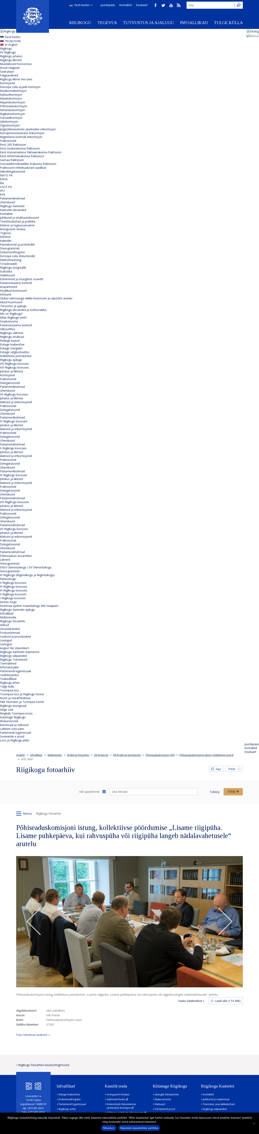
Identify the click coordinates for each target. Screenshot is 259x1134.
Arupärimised (8, 287)
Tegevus (107, 22)
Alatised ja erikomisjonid (16, 402)
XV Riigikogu (8, 52)
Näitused (160, 1104)
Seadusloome (9, 321)
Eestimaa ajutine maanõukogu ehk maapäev (29, 606)
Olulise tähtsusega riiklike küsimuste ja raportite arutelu (36, 298)
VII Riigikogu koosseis (14, 529)
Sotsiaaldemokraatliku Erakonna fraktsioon (28, 164)
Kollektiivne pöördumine (16, 356)
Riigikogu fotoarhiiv (12, 621)
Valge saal (6, 709)
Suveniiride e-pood (12, 736)
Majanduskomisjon (12, 102)
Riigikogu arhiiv (9, 683)
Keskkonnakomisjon (13, 91)
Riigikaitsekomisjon (12, 114)
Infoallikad (194, 22)
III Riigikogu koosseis (13, 590)
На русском (13, 41)
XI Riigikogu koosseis (13, 421)
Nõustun (108, 1128)
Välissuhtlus (7, 329)
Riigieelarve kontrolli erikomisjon (21, 137)
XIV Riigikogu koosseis (14, 364)
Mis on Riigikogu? (11, 314)
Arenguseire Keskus (13, 229)
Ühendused (7, 202)
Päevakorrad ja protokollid (17, 244)
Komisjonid (7, 83)
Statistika (6, 271)
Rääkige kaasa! (9, 340)
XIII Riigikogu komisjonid (127, 755)
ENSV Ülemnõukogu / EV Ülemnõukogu (25, 567)
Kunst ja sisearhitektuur (15, 698)
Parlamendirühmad (12, 198)
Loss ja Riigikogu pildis (14, 740)
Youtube (171, 5)
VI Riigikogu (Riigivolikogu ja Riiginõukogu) (27, 575)
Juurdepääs (108, 5)
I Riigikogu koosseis (13, 598)
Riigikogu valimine (11, 333)
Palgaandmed (9, 75)
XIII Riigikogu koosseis (14, 367)
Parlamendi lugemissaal (15, 671)
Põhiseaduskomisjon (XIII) (160, 755)
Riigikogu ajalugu (11, 360)
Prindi (231, 768)
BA (2, 183)
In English (11, 45)
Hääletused (7, 275)
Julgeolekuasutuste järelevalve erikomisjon (28, 129)
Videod (4, 625)
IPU (2, 191)
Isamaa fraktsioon (12, 160)
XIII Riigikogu (101, 755)
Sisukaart (142, 5)
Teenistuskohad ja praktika (17, 221)
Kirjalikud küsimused (13, 291)
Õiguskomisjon (10, 125)
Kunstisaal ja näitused (14, 725)
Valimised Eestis (116, 1099)
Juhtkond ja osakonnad (216, 1099)
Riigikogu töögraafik (13, 267)
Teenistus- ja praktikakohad (219, 1104)
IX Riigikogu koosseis (13, 475)
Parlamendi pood (165, 1109)
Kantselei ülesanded (13, 210)
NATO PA (6, 175)
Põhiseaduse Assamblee (16, 556)
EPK (2, 194)
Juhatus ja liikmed (11, 371)
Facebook (155, 5)
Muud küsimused (11, 302)
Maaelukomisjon (11, 98)
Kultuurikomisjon (11, 94)
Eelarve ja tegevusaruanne (17, 225)
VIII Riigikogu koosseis (14, 502)
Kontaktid (125, 5)
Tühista (215, 792)
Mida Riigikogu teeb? (13, 317)
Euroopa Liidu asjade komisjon (20, 87)
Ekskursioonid (9, 721)
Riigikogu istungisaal (13, 706)
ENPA (3, 179)
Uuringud (6, 640)
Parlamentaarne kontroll (16, 283)
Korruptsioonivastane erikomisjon (22, 133)
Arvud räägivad (9, 68)
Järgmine (225, 922)
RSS (178, 5)
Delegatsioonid (10, 383)
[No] (254, 1123)
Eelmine (33, 922)
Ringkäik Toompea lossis (16, 713)
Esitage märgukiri (11, 348)
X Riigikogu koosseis (13, 448)
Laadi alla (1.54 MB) (228, 1001)
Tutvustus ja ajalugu (148, 22)
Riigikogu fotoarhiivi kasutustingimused (43, 1065)
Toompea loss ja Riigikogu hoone (22, 694)
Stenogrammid (9, 248)
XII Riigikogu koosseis (14, 394)
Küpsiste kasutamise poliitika (139, 1128)
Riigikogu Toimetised (13, 659)
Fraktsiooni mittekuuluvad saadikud (23, 168)
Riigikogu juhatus (11, 56)
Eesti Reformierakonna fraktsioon (22, 156)
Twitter (163, 5)
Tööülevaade (8, 264)
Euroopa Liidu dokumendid (17, 256)
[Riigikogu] (32, 16)
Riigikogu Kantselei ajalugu (17, 610)
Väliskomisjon (9, 121)
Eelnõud (5, 237)
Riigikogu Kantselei (12, 206)
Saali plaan (7, 71)
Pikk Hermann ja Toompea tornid (22, 702)
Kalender (6, 241)
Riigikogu (80, 22)
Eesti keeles (82, 5)
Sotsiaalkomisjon (11, 118)
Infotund (5, 294)
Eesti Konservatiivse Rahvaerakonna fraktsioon (31, 152)
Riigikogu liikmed (11, 60)
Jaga (218, 768)
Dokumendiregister (12, 252)
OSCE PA (6, 187)
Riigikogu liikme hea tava (16, 79)
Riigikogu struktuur (12, 337)
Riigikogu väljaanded (13, 656)
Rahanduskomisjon (12, 110)
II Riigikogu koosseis (13, 594)
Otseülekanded (10, 629)
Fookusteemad (10, 633)
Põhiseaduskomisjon (13, 106)
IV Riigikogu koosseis (13, 586)
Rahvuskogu (8, 579)
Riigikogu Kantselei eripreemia (19, 652)
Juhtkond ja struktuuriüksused (19, 217)
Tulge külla (228, 22)
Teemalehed (8, 663)
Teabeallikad (8, 679)
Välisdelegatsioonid (12, 171)
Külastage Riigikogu (12, 717)
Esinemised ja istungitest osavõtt (21, 279)
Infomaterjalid (9, 667)
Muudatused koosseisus (16, 64)
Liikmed (5, 560)
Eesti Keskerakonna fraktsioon (20, 148)
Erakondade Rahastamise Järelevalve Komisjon (121, 1106)
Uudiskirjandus (9, 675)
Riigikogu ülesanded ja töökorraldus (23, 310)
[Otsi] (238, 5)
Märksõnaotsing (10, 260)
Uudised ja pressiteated (15, 636)
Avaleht (20, 755)
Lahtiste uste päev (12, 729)
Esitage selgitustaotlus (14, 352)
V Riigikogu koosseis (13, 583)
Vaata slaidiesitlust (190, 1001)
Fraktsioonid (8, 141)
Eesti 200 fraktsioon (13, 144)
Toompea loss (9, 690)
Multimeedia (8, 617)
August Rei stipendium (14, 648)
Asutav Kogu (8, 602)
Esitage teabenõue (12, 344)
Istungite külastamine (167, 1094)
